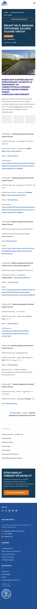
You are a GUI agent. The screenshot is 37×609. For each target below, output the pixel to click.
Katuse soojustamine (8, 557)
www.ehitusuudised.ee (22, 278)
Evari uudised (6, 450)
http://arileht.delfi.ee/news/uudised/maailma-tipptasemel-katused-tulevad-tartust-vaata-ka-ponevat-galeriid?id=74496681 (18, 165)
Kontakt (4, 577)
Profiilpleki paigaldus (8, 560)
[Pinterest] (13, 511)
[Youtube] (16, 511)
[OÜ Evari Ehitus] (4, 3)
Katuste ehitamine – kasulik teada (12, 434)
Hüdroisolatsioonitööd (8, 554)
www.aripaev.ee (7, 236)
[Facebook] (6, 511)
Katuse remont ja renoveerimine (11, 551)
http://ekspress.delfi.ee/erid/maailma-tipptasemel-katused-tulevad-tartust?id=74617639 (15, 333)
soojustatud (18, 107)
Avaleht (6, 12)
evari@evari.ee (8, 536)
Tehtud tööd (5, 571)
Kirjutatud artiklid (7, 442)
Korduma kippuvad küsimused (10, 580)
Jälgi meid (4, 507)
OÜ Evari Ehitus (12, 156)
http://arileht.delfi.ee (13, 151)
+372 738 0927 (8, 534)
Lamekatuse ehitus (7, 548)
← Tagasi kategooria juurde (18, 19)
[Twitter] (2, 511)
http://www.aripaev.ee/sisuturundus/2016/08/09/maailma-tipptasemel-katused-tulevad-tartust (18, 251)
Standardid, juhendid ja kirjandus (12, 458)
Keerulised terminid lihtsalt (10, 454)
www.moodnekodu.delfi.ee (16, 195)
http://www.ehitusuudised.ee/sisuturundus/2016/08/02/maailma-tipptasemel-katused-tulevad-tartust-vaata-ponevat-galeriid (18, 292)
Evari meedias (8, 15)
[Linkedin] (9, 511)
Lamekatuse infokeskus (17, 12)
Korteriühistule (6, 438)
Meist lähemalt (6, 574)
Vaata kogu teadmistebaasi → (16, 492)
